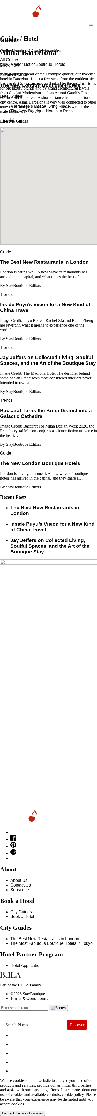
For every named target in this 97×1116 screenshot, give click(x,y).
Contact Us (20, 885)
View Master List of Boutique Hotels (32, 64)
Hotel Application (26, 965)
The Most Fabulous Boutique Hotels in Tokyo (51, 943)
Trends (6, 294)
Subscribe (19, 890)
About (20, 1043)
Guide (5, 252)
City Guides (21, 912)
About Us (18, 880)
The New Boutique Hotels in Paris (41, 111)
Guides (22, 1060)
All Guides (9, 60)
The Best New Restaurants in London (44, 938)
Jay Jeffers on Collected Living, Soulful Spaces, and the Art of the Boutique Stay (49, 546)
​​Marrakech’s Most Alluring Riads (40, 106)
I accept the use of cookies (22, 1113)
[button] (48, 183)
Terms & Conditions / (29, 998)
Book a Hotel (22, 916)
